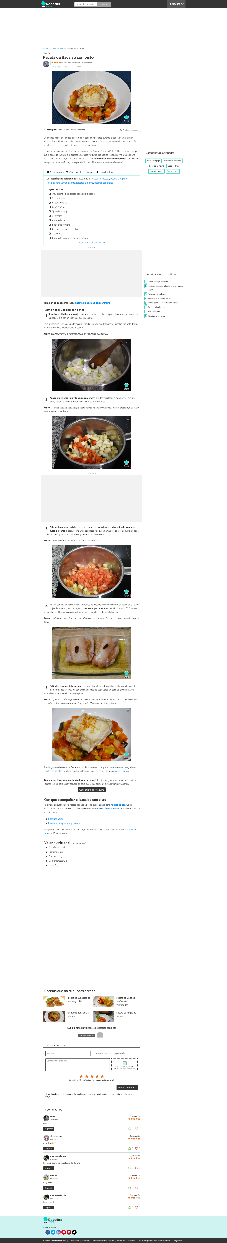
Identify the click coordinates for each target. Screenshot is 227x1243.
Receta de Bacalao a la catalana (78, 1014)
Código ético (177, 1241)
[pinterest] (69, 1232)
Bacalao (60, 48)
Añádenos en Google (130, 130)
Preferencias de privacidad (126, 1241)
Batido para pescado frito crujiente (163, 303)
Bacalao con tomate (172, 160)
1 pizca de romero (60, 225)
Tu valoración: (75, 1080)
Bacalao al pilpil (153, 160)
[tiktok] (74, 1232)
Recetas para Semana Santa (61, 183)
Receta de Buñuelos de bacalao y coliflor (78, 999)
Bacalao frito (173, 166)
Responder (49, 1128)
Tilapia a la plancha (156, 316)
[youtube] (63, 1232)
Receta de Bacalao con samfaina (92, 303)
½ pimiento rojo (59, 211)
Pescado (53, 48)
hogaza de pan (118, 805)
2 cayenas (56, 234)
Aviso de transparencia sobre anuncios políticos (154, 1241)
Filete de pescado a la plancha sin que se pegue (165, 287)
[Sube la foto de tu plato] (100, 1035)
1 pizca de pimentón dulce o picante (70, 238)
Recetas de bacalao (53, 771)
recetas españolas (122, 771)
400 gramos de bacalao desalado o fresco (73, 194)
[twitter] (53, 1232)
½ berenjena (58, 207)
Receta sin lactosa (100, 179)
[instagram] (58, 1232)
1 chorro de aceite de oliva (64, 229)
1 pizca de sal (58, 220)
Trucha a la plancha (156, 307)
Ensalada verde (55, 819)
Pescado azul (172, 171)
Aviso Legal (86, 1241)
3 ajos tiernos (58, 198)
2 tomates (56, 216)
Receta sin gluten (119, 179)
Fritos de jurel (154, 311)
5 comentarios (87, 62)
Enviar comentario (127, 1088)
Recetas (45, 48)
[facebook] (47, 1232)
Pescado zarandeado (157, 294)
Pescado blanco (156, 171)
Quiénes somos (74, 1241)
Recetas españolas (103, 183)
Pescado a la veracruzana (159, 298)
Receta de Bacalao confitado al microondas (125, 1001)
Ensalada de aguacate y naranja (64, 823)
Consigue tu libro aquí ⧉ (91, 790)
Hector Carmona (58, 67)
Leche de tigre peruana (158, 281)
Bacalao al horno (156, 166)
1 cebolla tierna (59, 203)
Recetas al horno (84, 183)
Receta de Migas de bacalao (126, 1014)
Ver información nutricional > (91, 243)
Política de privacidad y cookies (103, 1241)
